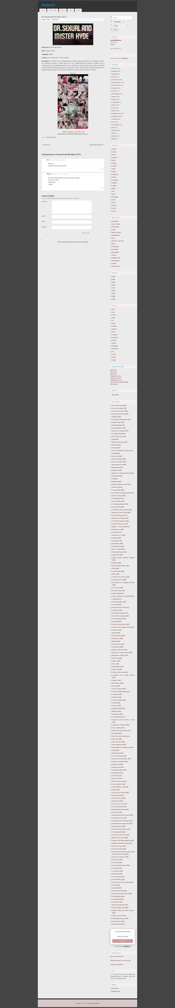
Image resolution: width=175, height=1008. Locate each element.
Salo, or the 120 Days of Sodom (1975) (122, 450)
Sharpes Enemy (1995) (118, 422)
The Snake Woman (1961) (119, 618)
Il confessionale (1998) (118, 571)
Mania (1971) (46, 145)
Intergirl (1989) (116, 453)
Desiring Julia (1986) (117, 801)
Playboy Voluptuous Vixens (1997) (121, 484)
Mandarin (114, 183)
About (78, 10)
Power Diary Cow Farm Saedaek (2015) (122, 820)
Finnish (114, 177)
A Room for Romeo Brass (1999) (120, 624)
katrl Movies (115, 988)
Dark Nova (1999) (116, 630)
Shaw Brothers (116, 266)
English (52, 137)
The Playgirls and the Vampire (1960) (122, 509)
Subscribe (123, 941)
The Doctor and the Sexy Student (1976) (122, 882)
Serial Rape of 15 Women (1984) (120, 725)
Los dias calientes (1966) (118, 784)
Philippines (115, 346)
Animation (114, 74)
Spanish (114, 152)
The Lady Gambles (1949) (119, 700)
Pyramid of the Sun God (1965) (120, 414)
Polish (113, 202)
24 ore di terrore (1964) (118, 644)
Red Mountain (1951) (117, 773)
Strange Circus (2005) (118, 529)
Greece (114, 343)
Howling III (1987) (116, 680)
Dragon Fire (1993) (117, 470)
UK (113, 320)
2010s (113, 276)
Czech (113, 199)
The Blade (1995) (116, 604)
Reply (102, 169)
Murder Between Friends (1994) (120, 809)
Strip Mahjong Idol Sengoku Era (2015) (122, 823)
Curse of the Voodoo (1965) (119, 408)
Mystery (114, 110)
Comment (44, 202)
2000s (113, 279)
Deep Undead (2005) (117, 467)
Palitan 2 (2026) (116, 661)
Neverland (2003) (116, 563)
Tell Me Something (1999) (119, 459)
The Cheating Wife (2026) (119, 832)
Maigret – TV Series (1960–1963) (121, 526)
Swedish (114, 166)
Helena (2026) (115, 574)
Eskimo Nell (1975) (117, 862)
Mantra (90, 1003)
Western (114, 136)
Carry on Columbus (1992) (119, 462)
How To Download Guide (116, 956)
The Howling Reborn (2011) (119, 602)
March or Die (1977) (117, 778)
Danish (114, 171)
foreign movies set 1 (115, 376)
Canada (114, 340)
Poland (114, 360)
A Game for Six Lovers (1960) (120, 672)
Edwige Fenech (116, 258)
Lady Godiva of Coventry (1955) (120, 792)
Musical (114, 255)
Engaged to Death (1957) (118, 708)
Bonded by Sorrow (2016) (118, 826)
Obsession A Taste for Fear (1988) (121, 512)
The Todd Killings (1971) (118, 879)
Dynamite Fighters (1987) (118, 428)
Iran (113, 351)
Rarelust (48, 5)
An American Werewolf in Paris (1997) (122, 843)
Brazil (113, 332)
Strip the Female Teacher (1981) (120, 565)
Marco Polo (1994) (117, 658)
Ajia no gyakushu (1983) (118, 742)
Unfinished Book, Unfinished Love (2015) (123, 747)
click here (124, 58)
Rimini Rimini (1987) (117, 859)
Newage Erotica (116, 113)
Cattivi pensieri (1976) (118, 795)
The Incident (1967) (117, 868)
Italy (113, 312)
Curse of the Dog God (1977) (119, 515)
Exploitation (115, 221)
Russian (114, 205)
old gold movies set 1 (116, 380)
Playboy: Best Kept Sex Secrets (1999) (122, 815)
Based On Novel (116, 232)
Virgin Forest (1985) (117, 555)
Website (44, 227)
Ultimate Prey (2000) (117, 638)
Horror (113, 105)
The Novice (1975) (117, 775)
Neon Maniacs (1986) (117, 683)
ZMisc (113, 139)
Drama (114, 96)
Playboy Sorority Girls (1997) (119, 649)
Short (113, 127)
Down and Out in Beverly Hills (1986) (122, 893)
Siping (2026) (115, 750)
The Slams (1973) (116, 532)
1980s (113, 285)
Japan (113, 323)
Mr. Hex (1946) (116, 885)
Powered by (118, 946)
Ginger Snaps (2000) (117, 764)
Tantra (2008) (115, 568)
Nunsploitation (116, 260)
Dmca (70, 10)
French (114, 154)
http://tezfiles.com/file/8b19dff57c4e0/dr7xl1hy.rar (73, 134)
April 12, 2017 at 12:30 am (57, 160)
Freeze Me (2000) (116, 621)
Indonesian (115, 174)
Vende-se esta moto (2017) (119, 915)
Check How (60, 242)
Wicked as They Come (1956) (120, 837)
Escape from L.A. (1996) (118, 535)
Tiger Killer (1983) (116, 888)
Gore (113, 238)
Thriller (114, 130)
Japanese (114, 157)
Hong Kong (115, 337)
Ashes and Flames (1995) (119, 688)
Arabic (113, 188)
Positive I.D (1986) (117, 669)
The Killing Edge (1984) (118, 896)
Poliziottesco (115, 227)
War (113, 133)
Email (43, 221)
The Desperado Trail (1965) (119, 579)
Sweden (114, 329)
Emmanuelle (115, 246)
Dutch (113, 194)
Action (113, 68)
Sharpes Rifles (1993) (118, 666)
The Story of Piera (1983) (118, 798)
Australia (114, 334)
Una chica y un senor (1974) (119, 804)
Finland (114, 357)
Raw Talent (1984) (117, 733)
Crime (113, 91)
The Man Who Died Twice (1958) (120, 835)
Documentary (115, 93)
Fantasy (114, 99)
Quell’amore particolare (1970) (120, 905)
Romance (114, 119)
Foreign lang (115, 102)
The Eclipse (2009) (117, 476)
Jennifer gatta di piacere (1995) (120, 918)
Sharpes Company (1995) (119, 495)
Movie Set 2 (113, 372)
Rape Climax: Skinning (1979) (120, 655)
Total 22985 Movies (115, 40)
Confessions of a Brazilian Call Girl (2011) (123, 627)
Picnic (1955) (115, 664)
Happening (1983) (116, 481)
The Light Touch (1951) (118, 546)
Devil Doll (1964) (116, 445)
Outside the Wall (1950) (118, 924)
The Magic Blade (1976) (118, 425)
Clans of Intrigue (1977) (118, 501)
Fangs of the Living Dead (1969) (120, 616)
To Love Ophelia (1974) (118, 727)
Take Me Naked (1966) (118, 507)
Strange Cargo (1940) (117, 753)
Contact (63, 10)
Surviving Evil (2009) (117, 647)
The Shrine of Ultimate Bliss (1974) (121, 419)
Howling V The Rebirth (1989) (120, 761)
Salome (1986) (116, 686)
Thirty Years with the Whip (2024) (121, 736)
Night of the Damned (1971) (119, 781)
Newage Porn (115, 116)
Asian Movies (114, 384)
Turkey (114, 354)
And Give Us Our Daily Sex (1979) (121, 829)
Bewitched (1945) (116, 711)
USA (55, 137)
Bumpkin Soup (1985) (118, 767)
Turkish (114, 208)
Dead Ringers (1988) (117, 543)
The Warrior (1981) (117, 694)
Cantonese (115, 180)
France (114, 315)
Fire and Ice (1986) (117, 812)
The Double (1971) (117, 599)
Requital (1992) (116, 641)
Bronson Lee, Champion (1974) (120, 431)
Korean (114, 211)
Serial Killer (115, 249)
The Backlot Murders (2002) (119, 552)
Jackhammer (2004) (117, 714)
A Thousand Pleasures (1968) (120, 524)
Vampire (114, 263)
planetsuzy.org (116, 991)
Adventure (114, 71)
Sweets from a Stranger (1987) (120, 518)
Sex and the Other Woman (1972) (121, 865)
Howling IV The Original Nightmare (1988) (123, 840)
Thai (113, 191)
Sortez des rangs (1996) (118, 590)
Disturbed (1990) (116, 538)
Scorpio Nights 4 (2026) (118, 921)
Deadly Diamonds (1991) (97, 145)
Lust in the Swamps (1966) (119, 756)
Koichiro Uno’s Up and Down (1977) (121, 730)
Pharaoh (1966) (116, 447)
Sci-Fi (113, 122)
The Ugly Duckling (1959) (118, 433)
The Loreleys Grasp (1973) (119, 436)
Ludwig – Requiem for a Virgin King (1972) (123, 596)
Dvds (113, 243)
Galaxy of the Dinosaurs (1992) (120, 857)
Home (43, 10)
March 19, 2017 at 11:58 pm (60, 174)
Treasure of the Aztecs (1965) (120, 411)
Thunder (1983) (116, 703)
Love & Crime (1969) (117, 587)
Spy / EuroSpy (116, 224)
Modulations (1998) (117, 902)
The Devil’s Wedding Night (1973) (121, 691)
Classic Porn (55, 19)
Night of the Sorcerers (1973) (119, 442)
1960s (113, 290)
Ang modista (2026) (117, 487)
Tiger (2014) (115, 439)
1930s (113, 299)
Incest (113, 108)
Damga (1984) (115, 789)
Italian (113, 160)
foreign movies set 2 (115, 378)
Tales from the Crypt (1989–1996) (119, 382)
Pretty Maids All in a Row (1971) (120, 607)
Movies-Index (53, 10)
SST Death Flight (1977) (118, 717)
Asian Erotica (115, 79)
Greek (113, 168)
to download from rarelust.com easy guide (76, 242)
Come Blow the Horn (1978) (119, 818)
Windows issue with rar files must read (120, 960)
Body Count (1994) (117, 739)
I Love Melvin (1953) (117, 871)
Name (44, 216)
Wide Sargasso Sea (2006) (119, 464)
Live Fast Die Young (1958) (119, 405)
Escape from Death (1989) (119, 849)
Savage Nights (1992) (118, 899)
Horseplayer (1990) (117, 540)
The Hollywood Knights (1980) (120, 504)
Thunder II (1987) (116, 705)
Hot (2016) (115, 478)
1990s (113, 282)
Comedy (114, 88)
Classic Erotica (116, 82)
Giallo (113, 229)
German (114, 163)
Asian (113, 77)
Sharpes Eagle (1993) (118, 593)
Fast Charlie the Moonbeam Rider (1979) (122, 493)
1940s (113, 296)
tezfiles (112, 44)
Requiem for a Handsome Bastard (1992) (123, 473)
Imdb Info (54, 58)
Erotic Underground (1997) (119, 744)
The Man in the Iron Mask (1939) (120, 577)
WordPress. (96, 1003)
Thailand (114, 326)
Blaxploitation (115, 252)
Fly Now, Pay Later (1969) (119, 846)
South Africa (115, 348)
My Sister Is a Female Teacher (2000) (122, 652)
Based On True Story (117, 241)
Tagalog (114, 185)
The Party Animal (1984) (118, 635)
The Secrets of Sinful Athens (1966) (121, 758)
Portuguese (115, 197)
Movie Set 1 (113, 370)
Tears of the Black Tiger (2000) (120, 907)
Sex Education (116, 124)
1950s (113, 293)
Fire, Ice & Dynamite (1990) (119, 806)
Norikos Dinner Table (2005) (119, 890)
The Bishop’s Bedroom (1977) (120, 613)
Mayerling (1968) (116, 416)
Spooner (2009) (116, 633)
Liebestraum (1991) (117, 610)
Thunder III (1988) (116, 697)
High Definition (116, 235)
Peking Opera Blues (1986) (119, 770)
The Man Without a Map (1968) (120, 787)
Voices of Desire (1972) (118, 876)
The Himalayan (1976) (118, 498)
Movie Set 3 (113, 374)
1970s (47, 137)
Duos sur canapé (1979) (118, 549)
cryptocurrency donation (116, 964)
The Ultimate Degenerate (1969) (120, 521)
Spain (113, 317)
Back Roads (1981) (117, 874)
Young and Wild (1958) (118, 490)
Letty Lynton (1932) (117, 456)
